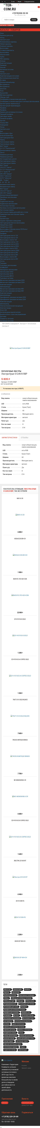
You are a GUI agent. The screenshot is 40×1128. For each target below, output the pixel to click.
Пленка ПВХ (4, 123)
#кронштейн (15, 992)
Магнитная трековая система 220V (12, 280)
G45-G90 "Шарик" (6, 174)
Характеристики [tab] (9, 438)
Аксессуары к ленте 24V (8, 257)
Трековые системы (6, 278)
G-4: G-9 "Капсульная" (7, 148)
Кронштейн (4, 93)
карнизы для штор (9, 1029)
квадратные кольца (10, 1032)
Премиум (3, 65)
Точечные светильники (8, 265)
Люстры (3, 199)
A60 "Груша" (4, 146)
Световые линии (6, 116)
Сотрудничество (29, 1)
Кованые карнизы (6, 46)
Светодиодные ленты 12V (9, 242)
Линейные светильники (8, 197)
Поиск (34, 20)
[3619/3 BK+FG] (20, 917)
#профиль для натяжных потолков (14, 1009)
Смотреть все (5, 40)
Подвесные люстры (7, 201)
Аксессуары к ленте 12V (8, 240)
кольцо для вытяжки (26, 1035)
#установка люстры (28, 1015)
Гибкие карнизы (5, 44)
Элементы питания (7, 318)
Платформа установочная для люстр (13, 99)
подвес (22, 1047)
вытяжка (6, 1024)
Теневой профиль (6, 118)
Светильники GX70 (6, 274)
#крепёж (6, 992)
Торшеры (3, 263)
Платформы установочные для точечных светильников (19, 101)
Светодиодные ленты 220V (9, 250)
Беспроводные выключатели (10, 312)
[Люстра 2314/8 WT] (20, 877)
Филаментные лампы (7, 184)
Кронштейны (4, 52)
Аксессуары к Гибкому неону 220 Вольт (14, 229)
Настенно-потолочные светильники (12, 208)
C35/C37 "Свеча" (6, 167)
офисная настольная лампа (12, 1044)
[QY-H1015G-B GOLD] (20, 635)
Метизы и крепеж (6, 95)
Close (2, 33)
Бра (1, 131)
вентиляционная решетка (23, 1021)
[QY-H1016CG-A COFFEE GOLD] (20, 676)
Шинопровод (4, 304)
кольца (21, 1032)
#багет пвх (7, 989)
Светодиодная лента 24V (9, 252)
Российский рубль (27, 1103)
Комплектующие (6, 63)
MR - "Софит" (4, 180)
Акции (19, 1)
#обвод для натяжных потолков (21, 998)
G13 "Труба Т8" (5, 172)
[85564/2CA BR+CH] (20, 555)
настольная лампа (22, 1041)
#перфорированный (10, 1004)
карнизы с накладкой (24, 1029)
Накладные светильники (8, 270)
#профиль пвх (26, 1012)
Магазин (4, 1103)
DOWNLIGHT (4, 267)
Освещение (4, 125)
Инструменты (4, 84)
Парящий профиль (6, 114)
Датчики (3, 316)
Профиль (3, 108)
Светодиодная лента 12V (9, 235)
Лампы (2, 140)
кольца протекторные (10, 1035)
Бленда (2, 61)
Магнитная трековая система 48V (12, 289)
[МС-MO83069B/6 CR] (20, 796)
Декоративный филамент (9, 195)
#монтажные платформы (26, 995)
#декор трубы (17, 989)
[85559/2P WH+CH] (20, 957)
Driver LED (3, 310)
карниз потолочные (18, 1024)
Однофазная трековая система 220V (13, 297)
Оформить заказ (26, 1068)
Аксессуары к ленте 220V (9, 248)
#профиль (24, 1006)
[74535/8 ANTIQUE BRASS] (20, 756)
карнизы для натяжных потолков (14, 1027)
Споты (2, 261)
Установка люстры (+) (13, 388)
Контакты (23, 5)
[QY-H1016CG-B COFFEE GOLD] (20, 837)
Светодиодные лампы (8, 161)
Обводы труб (4, 97)
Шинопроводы (5, 287)
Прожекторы (4, 218)
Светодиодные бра (7, 137)
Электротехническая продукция (11, 306)
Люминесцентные (6, 155)
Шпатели (3, 89)
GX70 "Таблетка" (6, 178)
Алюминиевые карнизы (8, 42)
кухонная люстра (9, 1038)
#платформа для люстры (26, 1004)
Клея (2, 91)
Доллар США (25, 1105)
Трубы (2, 57)
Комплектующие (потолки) (9, 76)
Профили (3, 233)
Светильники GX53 (6, 272)
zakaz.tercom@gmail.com (9, 1119)
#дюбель (27, 989)
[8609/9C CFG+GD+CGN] (20, 595)
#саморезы (7, 1015)
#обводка (20, 1001)
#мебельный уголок (10, 995)
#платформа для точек (11, 1006)
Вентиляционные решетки (9, 78)
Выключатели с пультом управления (13, 314)
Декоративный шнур (7, 82)
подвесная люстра (9, 1050)
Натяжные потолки (6, 69)
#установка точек (28, 1018)
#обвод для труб (9, 1001)
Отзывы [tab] (24, 438)
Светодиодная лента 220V (9, 244)
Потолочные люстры (7, 206)
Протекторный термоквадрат (10, 106)
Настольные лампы (7, 210)
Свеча (2, 152)
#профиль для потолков (11, 1012)
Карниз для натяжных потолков (11, 112)
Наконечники (4, 54)
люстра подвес (8, 1041)
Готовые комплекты (7, 50)
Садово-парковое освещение (10, 221)
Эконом (2, 67)
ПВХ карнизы (4, 59)
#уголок (16, 1015)
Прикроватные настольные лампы (12, 214)
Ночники (3, 216)
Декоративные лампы (8, 150)
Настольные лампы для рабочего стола (14, 212)
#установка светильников (12, 1018)
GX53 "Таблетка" (6, 176)
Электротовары (5, 308)
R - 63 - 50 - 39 (5, 182)
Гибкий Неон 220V (6, 225)
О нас (13, 1)
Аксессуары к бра (6, 133)
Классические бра (6, 135)
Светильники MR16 (7, 276)
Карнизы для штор (6, 35)
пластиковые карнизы (10, 1047)
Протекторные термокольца (10, 103)
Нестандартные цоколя (8, 159)
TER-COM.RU (6, 323)
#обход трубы (30, 1001)
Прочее (2, 120)
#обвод (6, 998)
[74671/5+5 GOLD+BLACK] (20, 716)
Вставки (3, 80)
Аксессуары (4, 48)
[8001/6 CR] (20, 515)
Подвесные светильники (8, 204)
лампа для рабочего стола (25, 1038)
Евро (31, 1105)
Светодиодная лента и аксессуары (12, 223)
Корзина (24, 1065)
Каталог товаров (7, 25)
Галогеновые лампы (7, 142)
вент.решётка (8, 1021)
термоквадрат (22, 1050)
